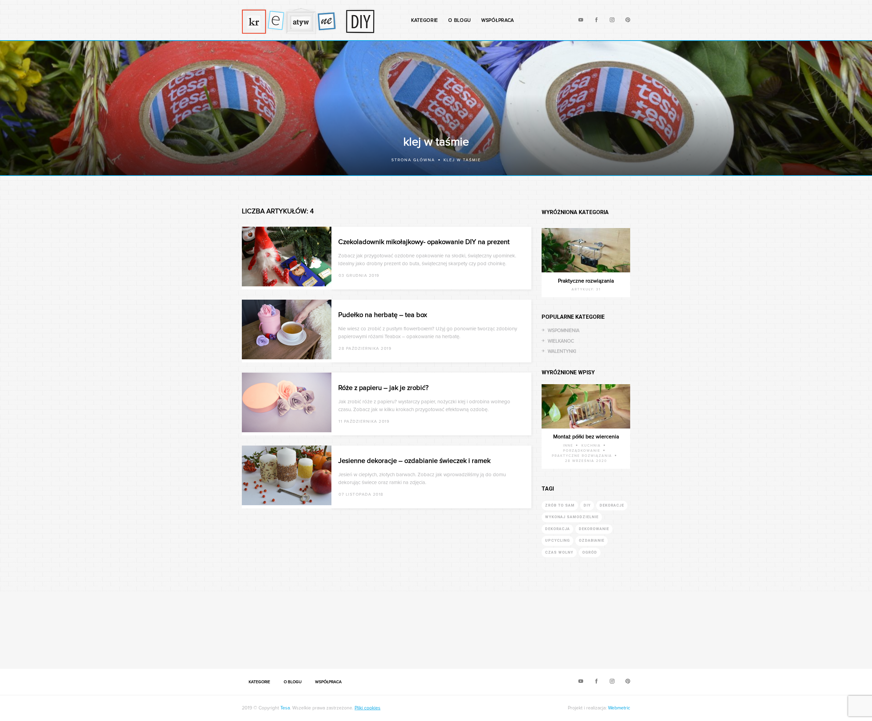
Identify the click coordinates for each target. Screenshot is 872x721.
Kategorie (424, 20)
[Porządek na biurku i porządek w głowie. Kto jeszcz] (381, 626)
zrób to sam (560, 505)
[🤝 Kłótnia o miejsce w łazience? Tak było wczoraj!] (490, 626)
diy (587, 505)
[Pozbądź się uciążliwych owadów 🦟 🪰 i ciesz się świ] (272, 626)
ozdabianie (591, 540)
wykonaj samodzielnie (571, 517)
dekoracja (557, 529)
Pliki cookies (367, 708)
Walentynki (562, 351)
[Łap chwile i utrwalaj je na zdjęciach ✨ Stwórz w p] (817, 626)
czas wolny (559, 552)
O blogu (459, 20)
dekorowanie (594, 529)
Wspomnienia (563, 330)
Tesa (285, 708)
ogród (589, 552)
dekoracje (612, 505)
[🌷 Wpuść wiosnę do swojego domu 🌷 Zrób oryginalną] (599, 626)
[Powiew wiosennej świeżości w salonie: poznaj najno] (163, 626)
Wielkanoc (561, 341)
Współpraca (497, 20)
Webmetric (619, 708)
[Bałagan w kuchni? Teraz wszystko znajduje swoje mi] (54, 626)
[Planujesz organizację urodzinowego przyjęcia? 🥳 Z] (708, 626)
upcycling (557, 540)
